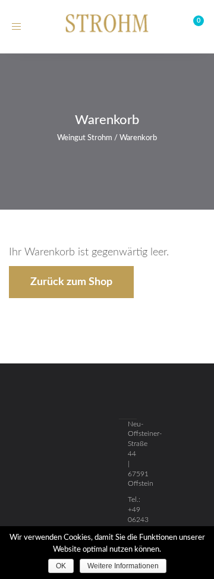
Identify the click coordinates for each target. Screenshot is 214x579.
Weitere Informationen (123, 566)
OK (61, 566)
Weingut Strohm (84, 138)
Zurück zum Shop (71, 282)
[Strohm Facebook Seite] (107, 398)
